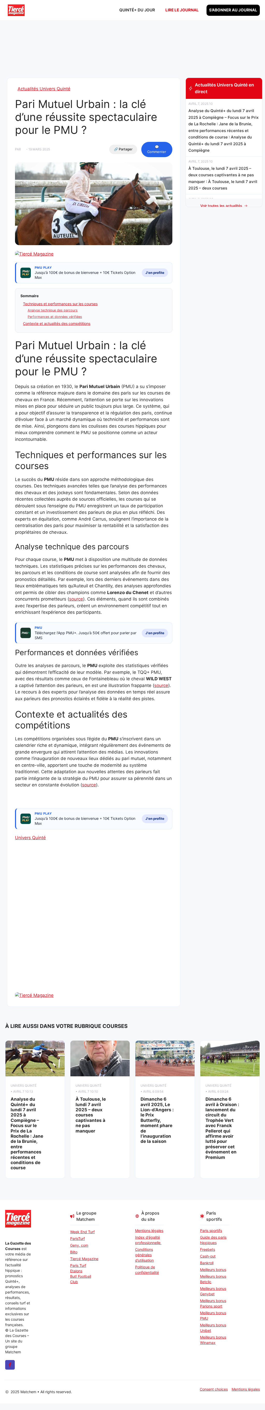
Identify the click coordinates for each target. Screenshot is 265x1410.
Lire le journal (182, 10)
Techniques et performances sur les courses (60, 304)
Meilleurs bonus (213, 1269)
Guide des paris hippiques (213, 1240)
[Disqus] (93, 925)
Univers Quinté (30, 837)
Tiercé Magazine (84, 1258)
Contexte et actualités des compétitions (56, 323)
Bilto (73, 1252)
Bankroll (207, 1263)
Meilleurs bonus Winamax (213, 1340)
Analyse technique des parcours (53, 310)
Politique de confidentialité (147, 1270)
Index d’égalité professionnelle (148, 1240)
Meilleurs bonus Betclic (213, 1279)
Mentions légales (149, 1230)
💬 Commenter (156, 149)
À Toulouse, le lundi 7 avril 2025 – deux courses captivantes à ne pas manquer (91, 1115)
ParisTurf (77, 1238)
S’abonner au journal (233, 10)
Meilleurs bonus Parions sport (213, 1303)
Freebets (207, 1249)
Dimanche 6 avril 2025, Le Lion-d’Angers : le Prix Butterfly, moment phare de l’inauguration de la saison (157, 1120)
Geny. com (79, 1245)
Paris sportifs (211, 1230)
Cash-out (208, 1256)
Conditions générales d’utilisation (144, 1254)
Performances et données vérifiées (55, 317)
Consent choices (214, 1389)
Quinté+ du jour (137, 10)
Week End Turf (82, 1232)
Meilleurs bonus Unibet (213, 1328)
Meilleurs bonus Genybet (213, 1291)
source (76, 599)
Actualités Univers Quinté (44, 88)
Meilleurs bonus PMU (213, 1315)
